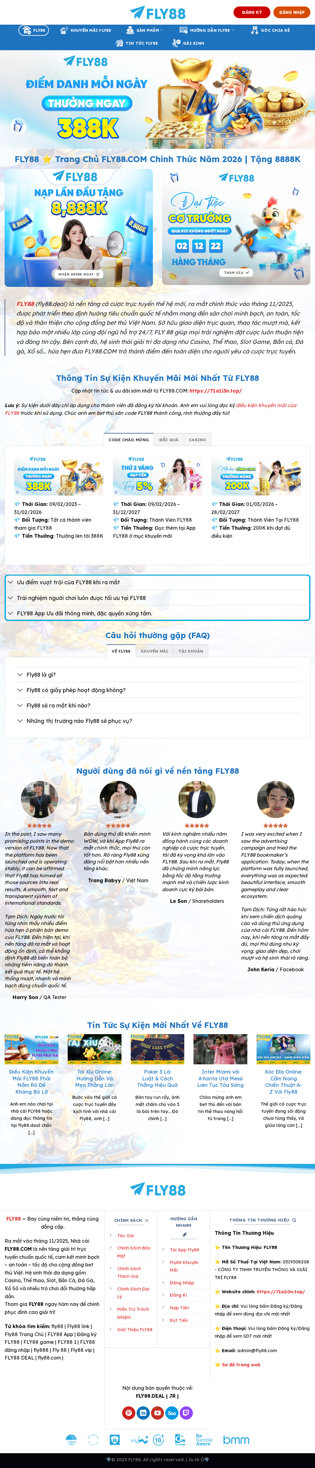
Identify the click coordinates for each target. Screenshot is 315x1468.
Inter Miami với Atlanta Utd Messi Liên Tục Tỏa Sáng (220, 1078)
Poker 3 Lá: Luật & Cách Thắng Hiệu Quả (157, 1078)
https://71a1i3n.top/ (215, 391)
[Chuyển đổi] (11, 582)
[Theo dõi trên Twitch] (186, 1413)
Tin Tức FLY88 (142, 43)
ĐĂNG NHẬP (292, 12)
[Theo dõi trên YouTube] (157, 1413)
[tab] (129, 439)
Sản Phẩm (148, 30)
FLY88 (39, 30)
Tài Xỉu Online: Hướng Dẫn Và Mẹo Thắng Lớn (94, 1078)
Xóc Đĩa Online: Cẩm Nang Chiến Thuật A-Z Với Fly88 (283, 1081)
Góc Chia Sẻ (275, 30)
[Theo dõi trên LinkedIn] (143, 1413)
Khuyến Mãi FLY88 (91, 30)
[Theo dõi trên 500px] (171, 1413)
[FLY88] (158, 12)
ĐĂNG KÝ (252, 12)
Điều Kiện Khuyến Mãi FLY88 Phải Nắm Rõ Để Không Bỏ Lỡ (31, 1081)
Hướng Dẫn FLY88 (210, 30)
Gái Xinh (193, 43)
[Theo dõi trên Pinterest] (128, 1413)
